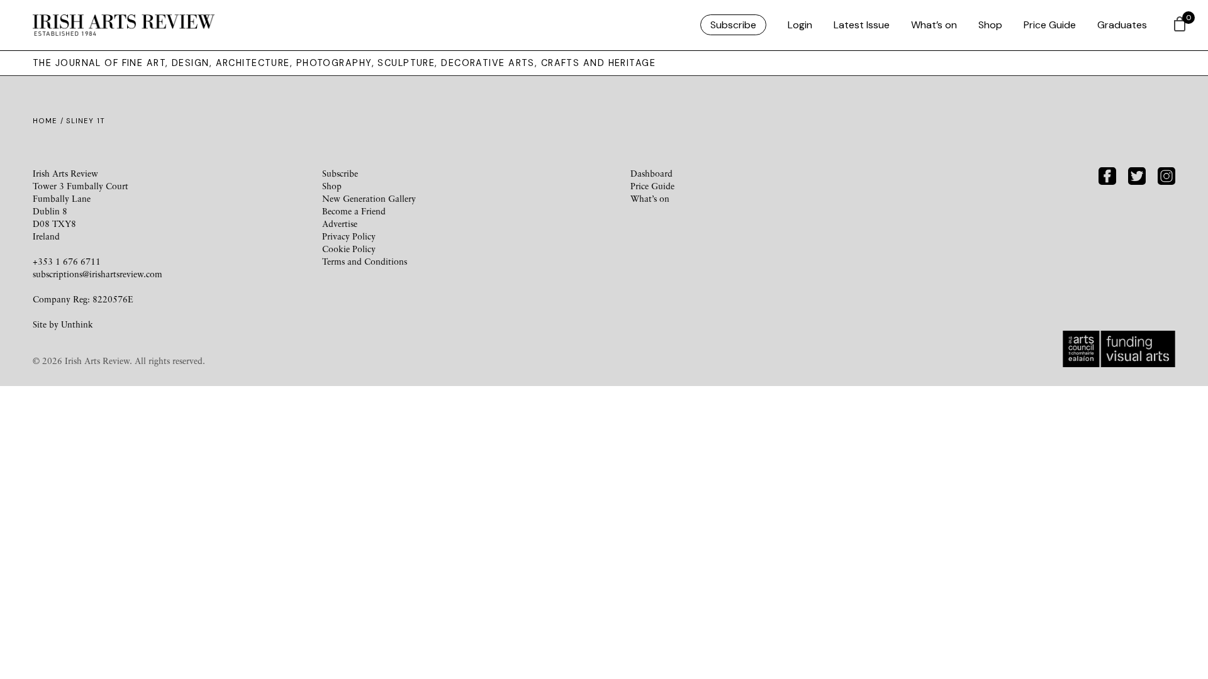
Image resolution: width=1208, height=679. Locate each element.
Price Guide (1050, 24)
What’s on (934, 24)
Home (45, 120)
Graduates (1122, 24)
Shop (990, 24)
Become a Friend (354, 211)
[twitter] (1137, 174)
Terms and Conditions (364, 261)
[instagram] (1166, 174)
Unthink (77, 324)
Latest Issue (862, 24)
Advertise (339, 223)
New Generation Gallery (369, 198)
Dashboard (651, 173)
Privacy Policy (349, 236)
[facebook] (1107, 174)
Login (800, 24)
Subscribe (733, 24)
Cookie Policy (349, 248)
